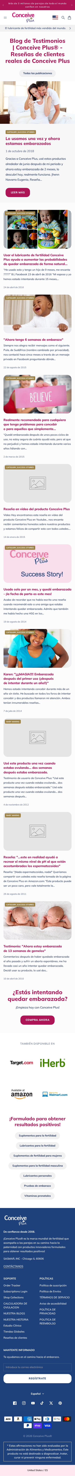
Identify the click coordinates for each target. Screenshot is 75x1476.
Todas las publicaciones (37, 73)
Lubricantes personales (37, 1175)
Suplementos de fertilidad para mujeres (37, 1155)
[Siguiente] (72, 5)
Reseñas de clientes (15, 1337)
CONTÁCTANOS (13, 1266)
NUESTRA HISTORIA (15, 1319)
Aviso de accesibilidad (53, 1303)
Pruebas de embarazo (37, 1185)
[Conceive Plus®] (23, 17)
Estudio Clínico (12, 1325)
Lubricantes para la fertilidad (37, 1145)
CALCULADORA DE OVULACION (15, 1305)
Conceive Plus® (42, 1436)
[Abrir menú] (5, 17)
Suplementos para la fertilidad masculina (37, 1165)
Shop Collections (13, 1297)
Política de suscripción (53, 1285)
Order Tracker (11, 1285)
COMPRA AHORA (38, 1020)
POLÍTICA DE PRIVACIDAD (48, 1311)
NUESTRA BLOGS (14, 1313)
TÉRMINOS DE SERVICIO (55, 1297)
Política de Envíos (50, 1291)
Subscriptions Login (15, 1291)
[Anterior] (3, 5)
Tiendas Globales (13, 1331)
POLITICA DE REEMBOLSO (48, 1321)
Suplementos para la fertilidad (37, 1135)
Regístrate (37, 1378)
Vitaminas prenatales (37, 1195)
